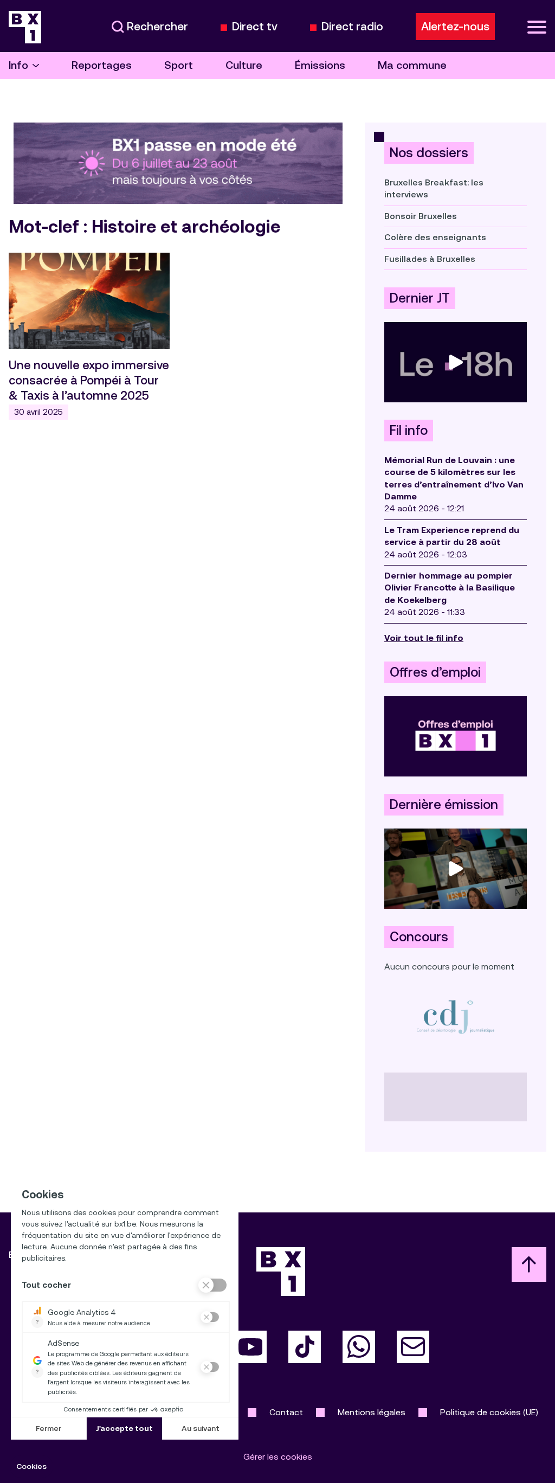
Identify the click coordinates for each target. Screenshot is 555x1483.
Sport (178, 65)
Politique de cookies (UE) (489, 1412)
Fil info (409, 430)
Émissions (320, 65)
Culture (243, 65)
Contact (286, 1412)
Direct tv (255, 27)
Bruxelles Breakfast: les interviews (433, 188)
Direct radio (352, 27)
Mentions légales (371, 1412)
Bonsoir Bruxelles (420, 216)
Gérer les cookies (277, 1456)
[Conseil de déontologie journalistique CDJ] (455, 1016)
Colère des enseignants (435, 237)
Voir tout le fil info (423, 638)
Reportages (102, 65)
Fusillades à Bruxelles (429, 259)
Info (18, 65)
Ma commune (412, 65)
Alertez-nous (455, 26)
